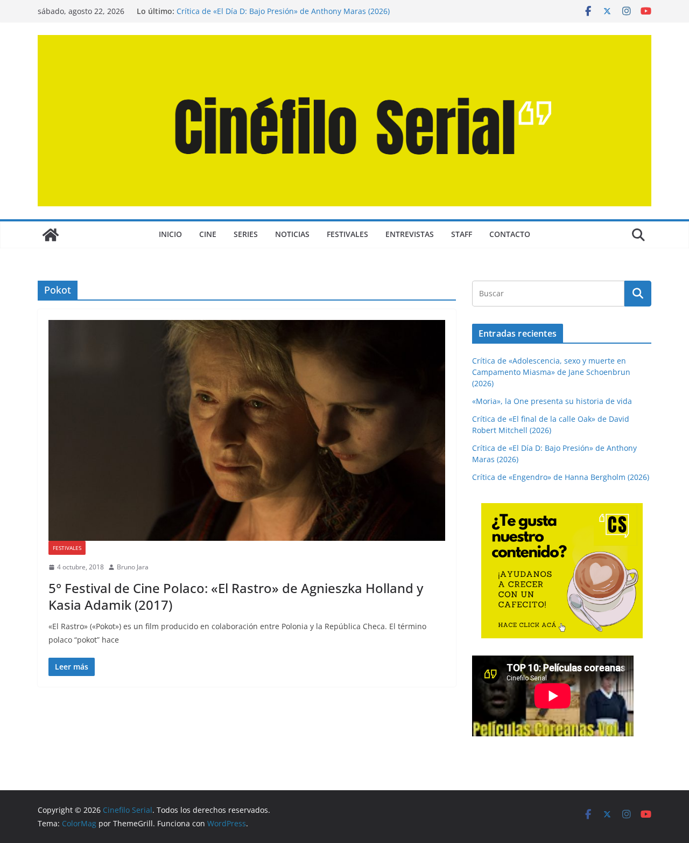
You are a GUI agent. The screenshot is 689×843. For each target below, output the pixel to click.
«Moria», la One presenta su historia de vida (552, 401)
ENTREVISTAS (409, 234)
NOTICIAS (292, 234)
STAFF (461, 234)
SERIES (246, 234)
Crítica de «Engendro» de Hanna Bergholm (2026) (560, 477)
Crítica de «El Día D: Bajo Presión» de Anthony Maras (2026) (283, 11)
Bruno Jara (133, 567)
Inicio (170, 234)
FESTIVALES (347, 234)
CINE (207, 234)
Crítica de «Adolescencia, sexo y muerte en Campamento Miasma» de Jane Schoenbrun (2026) (551, 372)
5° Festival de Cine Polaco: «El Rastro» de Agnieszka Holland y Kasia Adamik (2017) (235, 596)
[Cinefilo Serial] (51, 235)
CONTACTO (509, 234)
